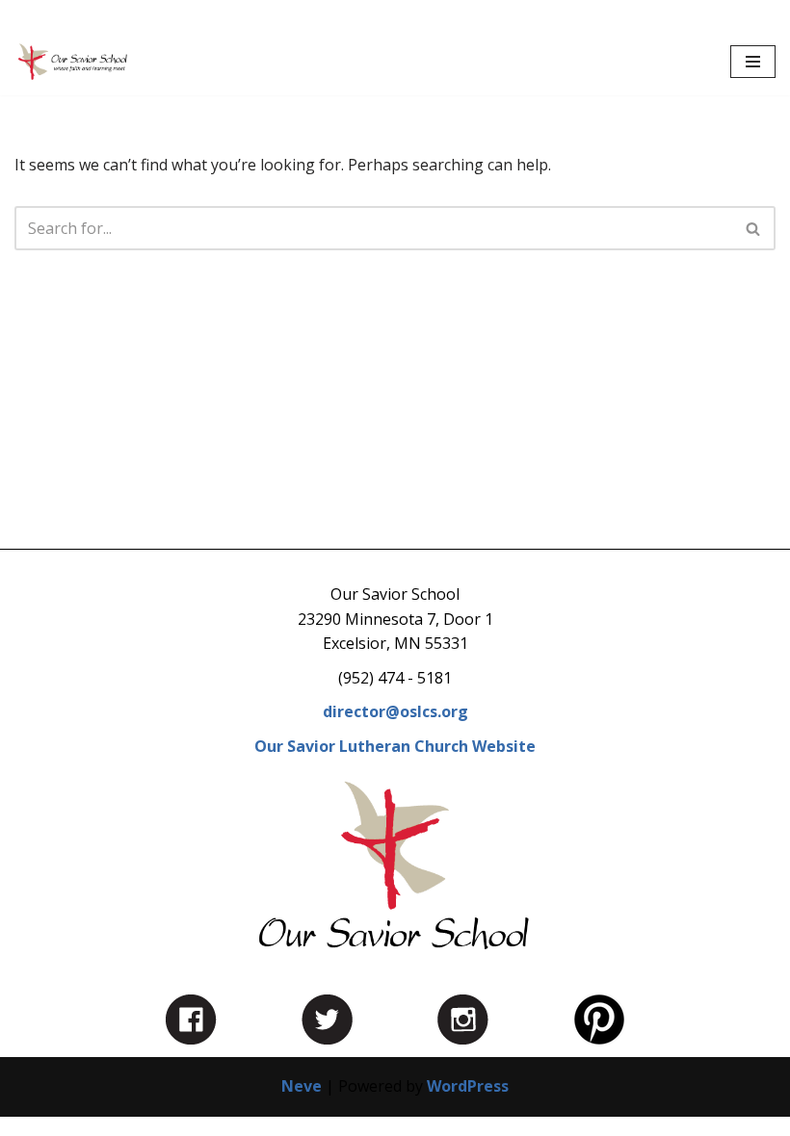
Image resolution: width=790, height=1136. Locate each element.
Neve (301, 1086)
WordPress (468, 1086)
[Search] (754, 228)
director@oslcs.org (395, 711)
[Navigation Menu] (753, 61)
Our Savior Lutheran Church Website (395, 746)
